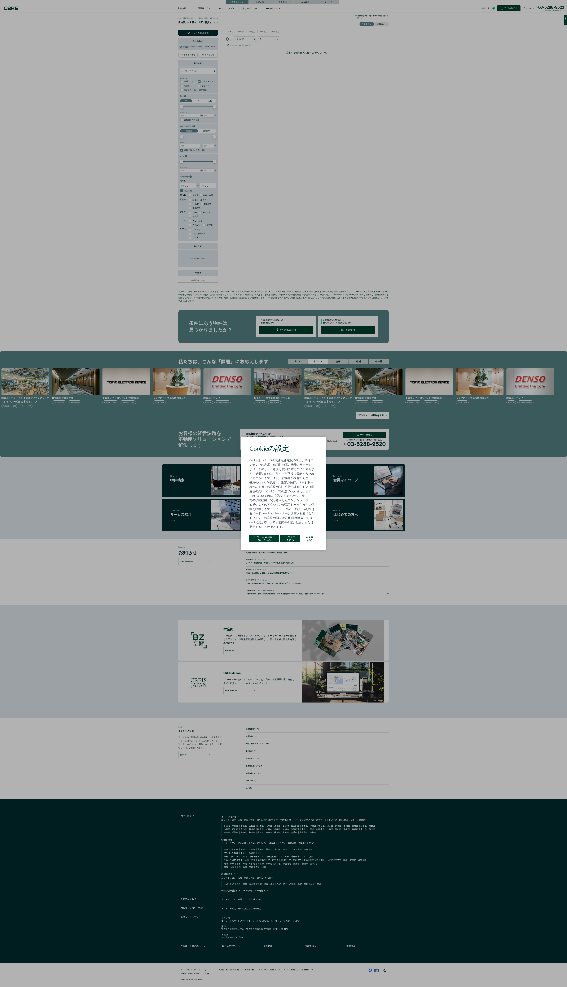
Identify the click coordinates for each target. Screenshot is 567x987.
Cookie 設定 (309, 538)
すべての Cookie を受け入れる (264, 538)
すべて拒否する (290, 538)
